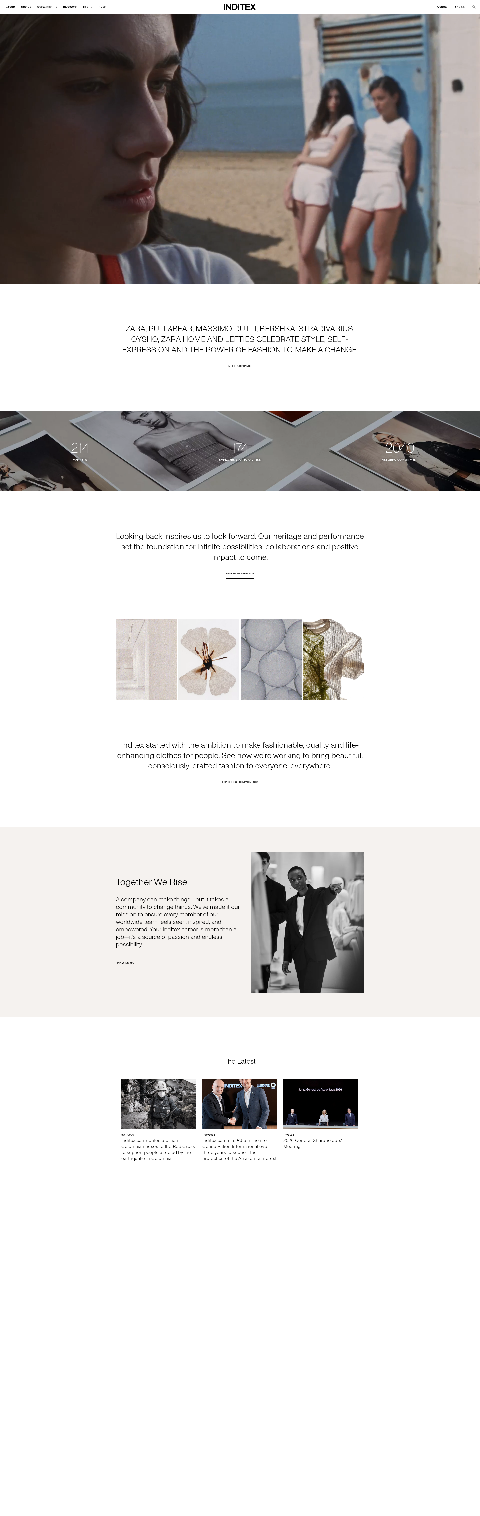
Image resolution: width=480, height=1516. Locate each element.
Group (10, 7)
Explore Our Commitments (240, 782)
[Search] (474, 7)
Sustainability (47, 7)
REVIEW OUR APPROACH (240, 573)
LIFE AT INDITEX (125, 963)
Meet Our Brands (240, 366)
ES (463, 7)
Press (102, 7)
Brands (26, 7)
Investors (70, 7)
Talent (87, 7)
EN (457, 7)
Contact (442, 7)
